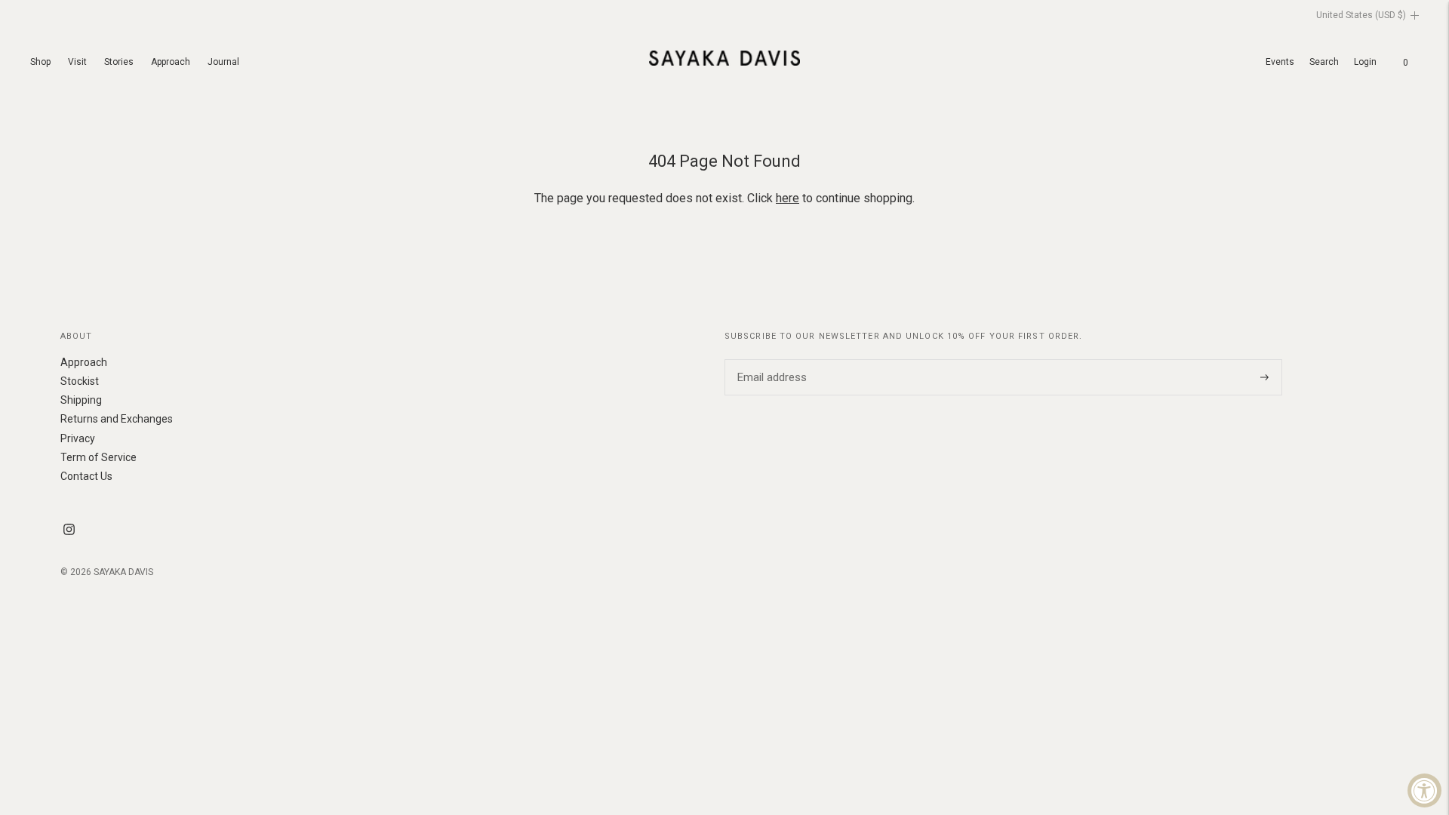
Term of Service (98, 457)
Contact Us (86, 476)
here (787, 198)
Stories (119, 62)
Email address (770, 359)
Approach (170, 62)
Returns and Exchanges (116, 419)
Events (1280, 62)
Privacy (77, 438)
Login (1365, 62)
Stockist (79, 381)
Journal (223, 62)
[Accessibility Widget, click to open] (1424, 790)
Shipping (81, 400)
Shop (40, 62)
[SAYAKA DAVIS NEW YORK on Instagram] (69, 531)
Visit (77, 62)
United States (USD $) (1361, 15)
